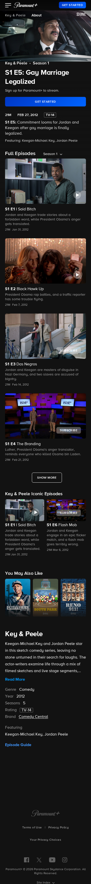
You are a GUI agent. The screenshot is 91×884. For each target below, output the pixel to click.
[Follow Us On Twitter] (39, 859)
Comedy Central (33, 717)
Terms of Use (32, 827)
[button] (8, 5)
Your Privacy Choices (45, 839)
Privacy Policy (58, 827)
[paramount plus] (26, 5)
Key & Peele (15, 15)
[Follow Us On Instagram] (64, 859)
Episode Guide (18, 745)
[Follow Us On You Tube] (52, 859)
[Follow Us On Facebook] (26, 859)
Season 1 (41, 63)
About (36, 15)
